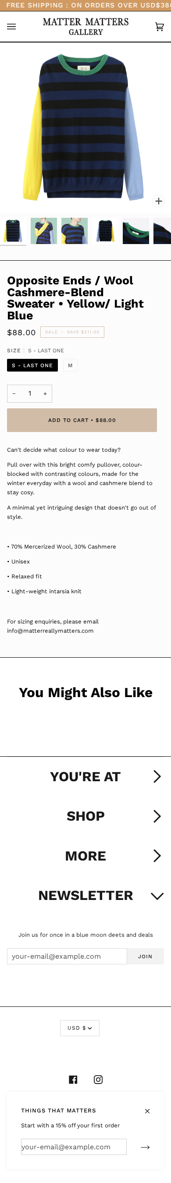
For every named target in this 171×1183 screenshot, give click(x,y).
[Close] (151, 1107)
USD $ (77, 1028)
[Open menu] (20, 26)
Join (145, 956)
